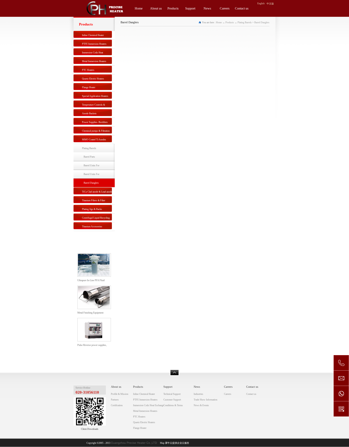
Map (161, 443)
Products (229, 22)
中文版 (270, 3)
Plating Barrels (245, 22)
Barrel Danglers (261, 22)
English (261, 3)
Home (139, 8)
